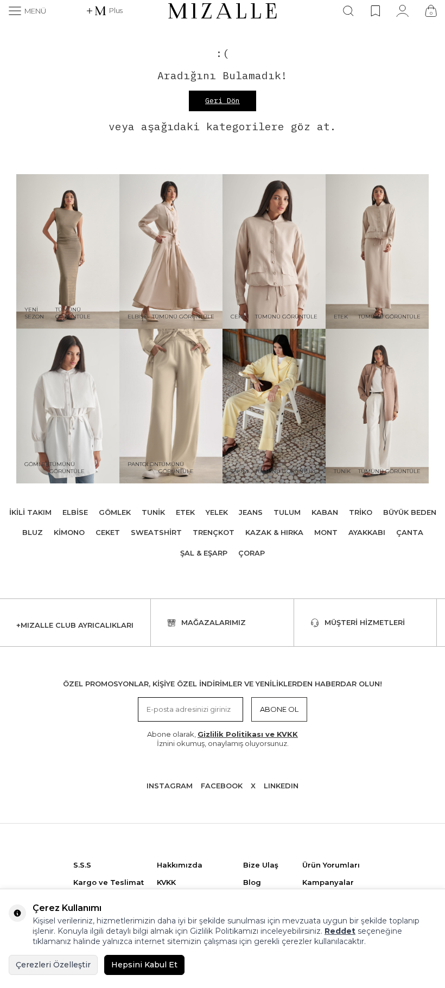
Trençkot (213, 532)
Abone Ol (279, 709)
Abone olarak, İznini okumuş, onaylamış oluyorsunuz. (222, 739)
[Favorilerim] (375, 10)
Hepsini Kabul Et (144, 965)
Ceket (108, 532)
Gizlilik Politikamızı (224, 931)
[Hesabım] (402, 11)
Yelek (217, 512)
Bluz (32, 532)
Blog (252, 882)
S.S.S (82, 864)
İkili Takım (30, 512)
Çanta (409, 532)
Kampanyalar (328, 882)
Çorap (251, 553)
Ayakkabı (366, 532)
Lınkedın (281, 785)
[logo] (222, 11)
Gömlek (115, 512)
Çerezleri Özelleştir (53, 965)
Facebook (222, 785)
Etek (185, 512)
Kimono (69, 532)
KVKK (166, 882)
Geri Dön (222, 100)
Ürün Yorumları (331, 864)
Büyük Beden (409, 512)
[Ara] (348, 11)
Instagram (170, 785)
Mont (326, 532)
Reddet (340, 931)
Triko (360, 512)
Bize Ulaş (260, 864)
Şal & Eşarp (203, 553)
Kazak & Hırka (274, 532)
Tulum (287, 512)
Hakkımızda (179, 864)
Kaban (325, 512)
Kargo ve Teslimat (108, 882)
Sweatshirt (156, 532)
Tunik (153, 512)
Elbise (75, 512)
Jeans (251, 512)
